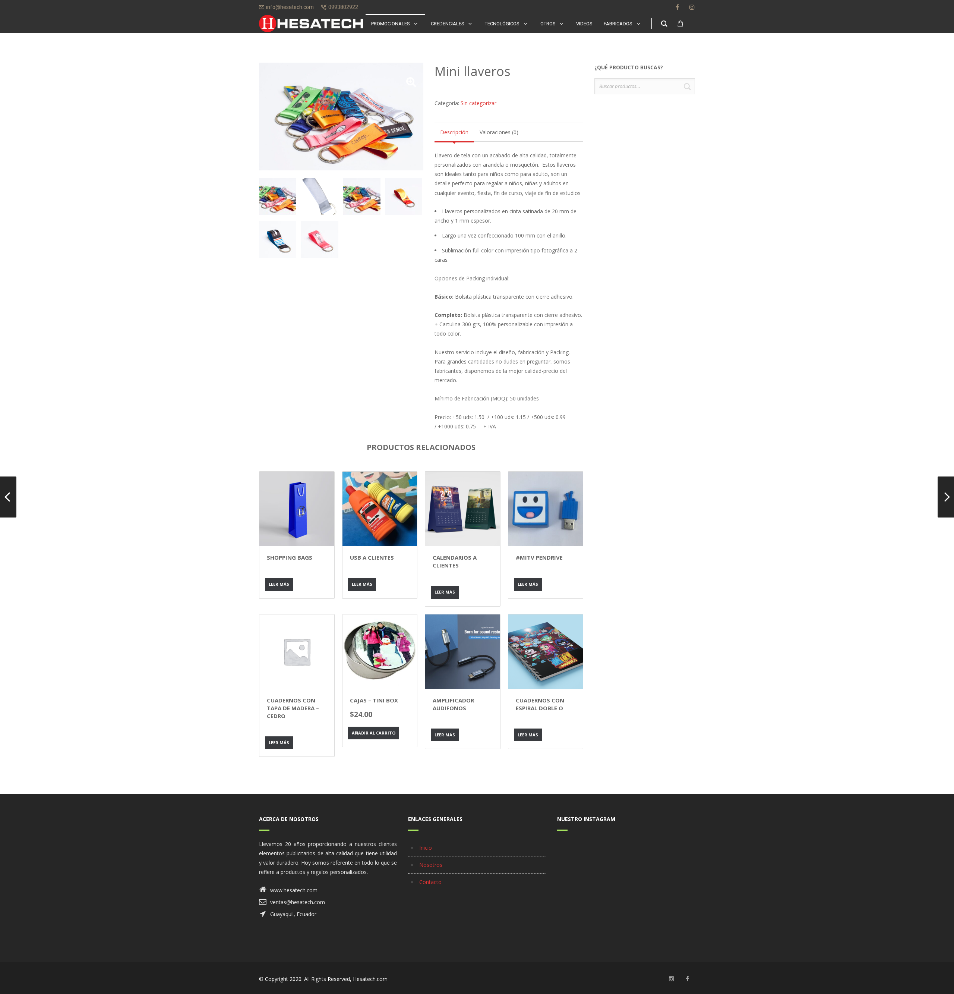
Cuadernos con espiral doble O (540, 704)
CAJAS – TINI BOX (374, 700)
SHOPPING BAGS (289, 557)
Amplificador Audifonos (453, 704)
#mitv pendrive (539, 557)
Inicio (425, 847)
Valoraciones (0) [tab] (499, 132)
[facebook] (677, 7)
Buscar (687, 86)
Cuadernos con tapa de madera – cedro (293, 708)
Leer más (279, 584)
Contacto (430, 882)
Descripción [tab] (454, 132)
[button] (411, 81)
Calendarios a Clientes (455, 561)
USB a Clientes (372, 557)
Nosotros (430, 864)
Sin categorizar (478, 103)
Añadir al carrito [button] (373, 733)
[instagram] (692, 7)
